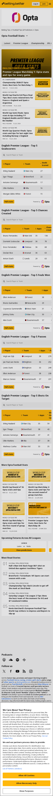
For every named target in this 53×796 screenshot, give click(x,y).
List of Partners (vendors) (12, 769)
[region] (26, 749)
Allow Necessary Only (26, 783)
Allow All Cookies (26, 775)
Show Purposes (26, 791)
